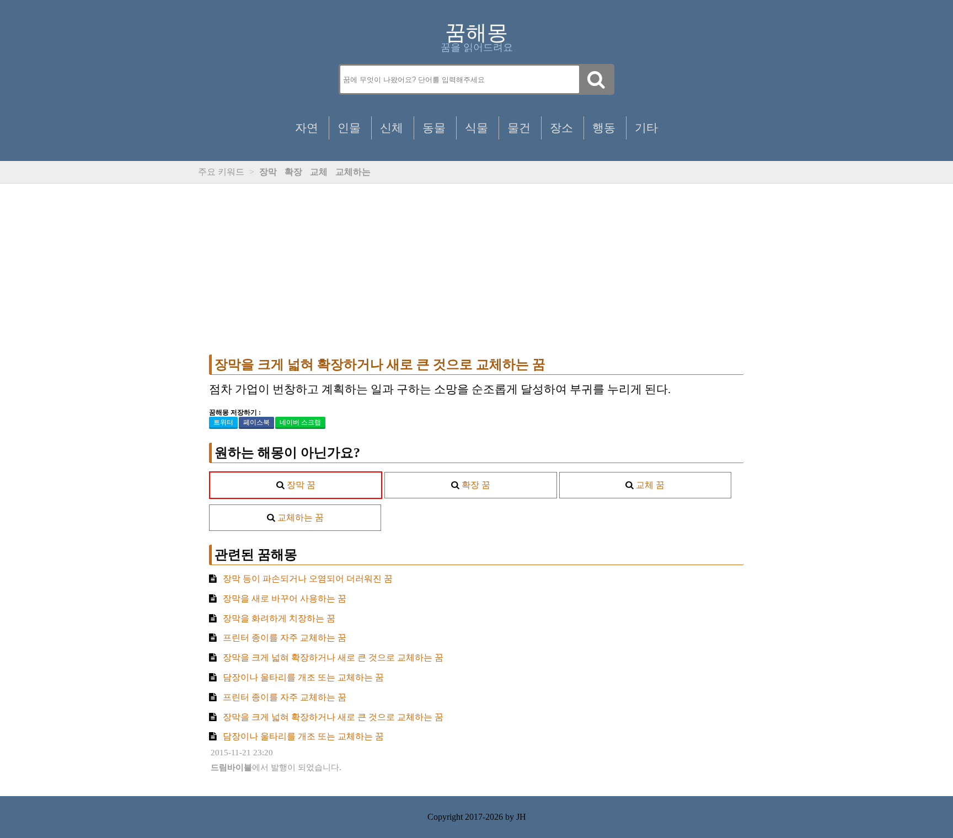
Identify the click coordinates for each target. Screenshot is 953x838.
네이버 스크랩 (300, 422)
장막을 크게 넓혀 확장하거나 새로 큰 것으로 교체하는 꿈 (380, 364)
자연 (306, 127)
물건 (519, 127)
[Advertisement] (476, 269)
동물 (434, 127)
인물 (349, 127)
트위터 (223, 422)
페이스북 (256, 422)
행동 (603, 127)
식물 (476, 127)
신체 (391, 127)
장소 (561, 127)
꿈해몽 (476, 32)
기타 (646, 127)
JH (521, 816)
